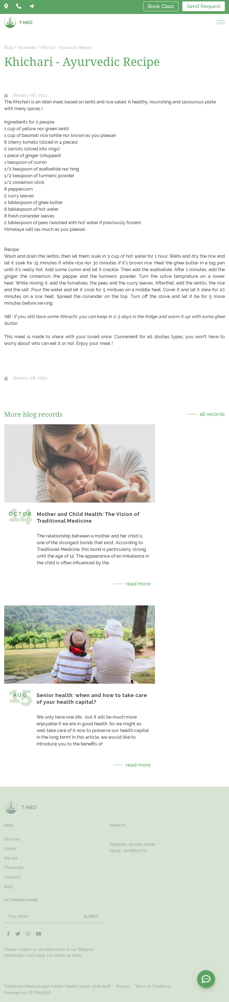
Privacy (123, 986)
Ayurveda (26, 47)
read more (138, 584)
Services (12, 839)
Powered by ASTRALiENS (27, 993)
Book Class (161, 6)
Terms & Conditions (153, 986)
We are (10, 858)
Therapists (13, 867)
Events (10, 848)
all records (212, 414)
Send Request (203, 6)
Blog (8, 47)
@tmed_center (141, 844)
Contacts (12, 877)
